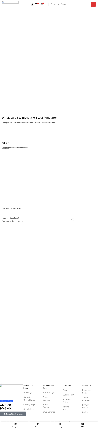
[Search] (93, 4)
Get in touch (17, 221)
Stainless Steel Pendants (23, 123)
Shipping (5, 147)
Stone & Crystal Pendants (44, 123)
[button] (32, 4)
